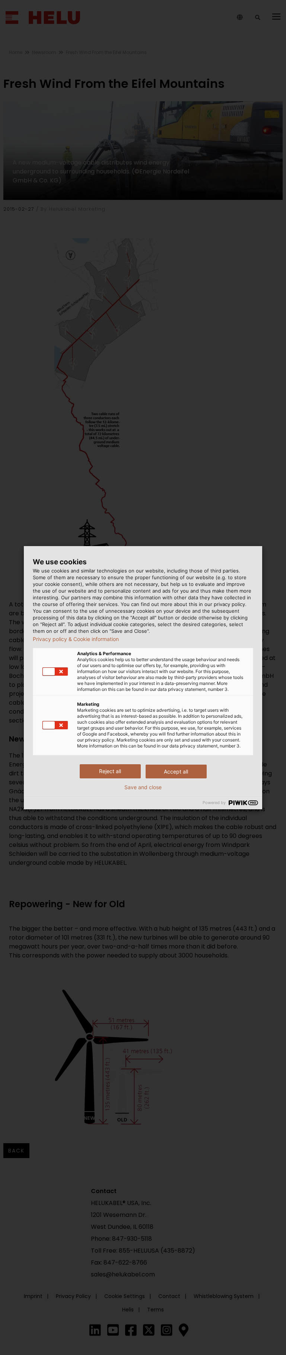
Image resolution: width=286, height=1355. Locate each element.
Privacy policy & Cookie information (76, 639)
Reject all (110, 771)
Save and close (143, 787)
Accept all (176, 771)
